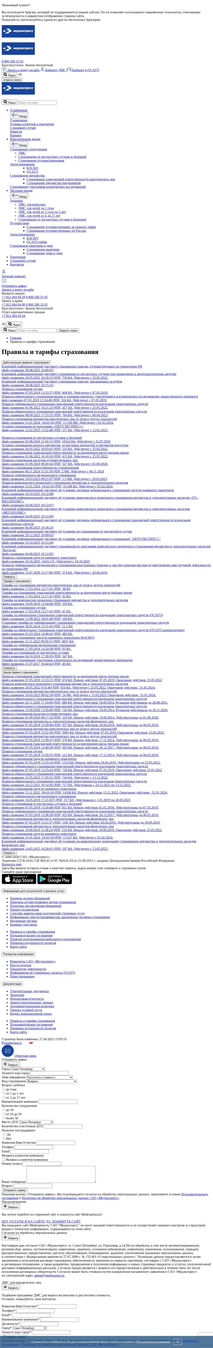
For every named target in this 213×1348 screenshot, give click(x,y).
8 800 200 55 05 (37, 297)
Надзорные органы (23, 921)
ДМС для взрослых (32, 204)
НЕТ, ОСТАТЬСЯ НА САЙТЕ (23, 1221)
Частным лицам (21, 190)
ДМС (22, 153)
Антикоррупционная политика (32, 1006)
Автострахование (22, 164)
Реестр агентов (20, 965)
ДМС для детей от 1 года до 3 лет (42, 212)
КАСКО (32, 168)
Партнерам (18, 257)
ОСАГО (32, 171)
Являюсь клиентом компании (23, 1155)
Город (6, 1069)
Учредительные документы (29, 991)
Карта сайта (18, 946)
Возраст (7, 1185)
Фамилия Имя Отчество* (19, 1306)
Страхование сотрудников (28, 149)
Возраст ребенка (13, 1085)
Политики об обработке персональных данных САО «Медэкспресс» (70, 1198)
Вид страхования (14, 1081)
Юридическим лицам (25, 139)
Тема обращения (13, 1077)
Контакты (17, 264)
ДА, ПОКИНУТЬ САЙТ (63, 1221)
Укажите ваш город (15, 1073)
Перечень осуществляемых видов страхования (43, 902)
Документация (12, 983)
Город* (7, 1328)
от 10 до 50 (14, 1114)
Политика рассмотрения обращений (35, 906)
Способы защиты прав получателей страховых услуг (47, 913)
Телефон (8, 1147)
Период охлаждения (24, 909)
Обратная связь (25, 1055)
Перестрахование (22, 976)
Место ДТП (10, 1122)
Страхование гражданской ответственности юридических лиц (71, 179)
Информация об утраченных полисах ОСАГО (42, 972)
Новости (16, 131)
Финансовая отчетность (27, 998)
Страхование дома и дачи (45, 253)
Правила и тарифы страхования (32, 931)
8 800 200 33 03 (12, 61)
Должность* (10, 1324)
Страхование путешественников (41, 160)
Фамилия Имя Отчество (19, 1142)
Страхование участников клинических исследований (48, 186)
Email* (6, 1315)
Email (5, 1151)
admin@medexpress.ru (49, 1275)
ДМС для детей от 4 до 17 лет (39, 215)
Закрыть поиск (68, 330)
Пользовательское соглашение (31, 935)
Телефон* (8, 1310)
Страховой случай (23, 260)
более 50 (12, 1118)
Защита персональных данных (31, 1002)
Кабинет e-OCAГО (85, 70)
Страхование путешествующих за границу (61, 227)
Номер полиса (12, 1163)
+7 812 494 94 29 (13, 297)
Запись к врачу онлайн (23, 70)
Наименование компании (20, 1101)
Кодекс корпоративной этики (31, 1013)
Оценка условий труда (26, 1010)
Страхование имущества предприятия (53, 183)
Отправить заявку (14, 286)
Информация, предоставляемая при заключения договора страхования (60, 917)
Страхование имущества (27, 175)
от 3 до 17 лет (15, 1097)
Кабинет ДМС (56, 70)
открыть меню (12, 79)
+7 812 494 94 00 (13, 304)
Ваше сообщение (14, 1181)
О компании (18, 110)
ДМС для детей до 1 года (36, 208)
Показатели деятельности (28, 969)
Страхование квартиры (43, 249)
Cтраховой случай (23, 128)
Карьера (15, 135)
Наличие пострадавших (18, 1130)
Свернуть (9, 576)
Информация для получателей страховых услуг (33, 891)
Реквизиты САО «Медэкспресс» (33, 961)
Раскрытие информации (18, 954)
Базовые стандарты (23, 924)
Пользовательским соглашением (153, 1341)
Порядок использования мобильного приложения (45, 939)
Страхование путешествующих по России (56, 230)
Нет (8, 1138)
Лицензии (17, 995)
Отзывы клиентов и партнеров (32, 124)
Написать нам (11, 864)
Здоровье (16, 200)
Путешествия (19, 223)
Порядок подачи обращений (30, 898)
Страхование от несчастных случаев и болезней (52, 156)
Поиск (11, 75)
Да (8, 1134)
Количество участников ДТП (22, 1126)
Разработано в (12, 1043)
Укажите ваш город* (16, 1332)
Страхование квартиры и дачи (31, 245)
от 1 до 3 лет (15, 1093)
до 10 (10, 1110)
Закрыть (12, 1064)
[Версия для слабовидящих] (20, 75)
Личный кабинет (14, 276)
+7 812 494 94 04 (13, 316)
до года (11, 1089)
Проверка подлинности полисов (33, 943)
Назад (22, 116)
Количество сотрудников (19, 1105)
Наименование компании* (21, 1319)
